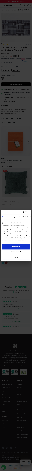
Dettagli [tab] (13, 217)
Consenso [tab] (5, 217)
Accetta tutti (16, 246)
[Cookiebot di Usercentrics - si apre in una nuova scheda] (23, 212)
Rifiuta (16, 257)
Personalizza (15, 251)
